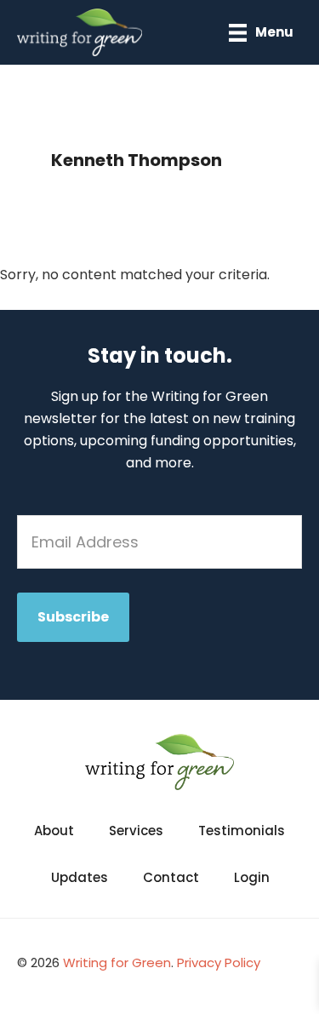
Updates (79, 877)
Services (136, 830)
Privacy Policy (218, 962)
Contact (171, 877)
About (54, 830)
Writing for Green (117, 962)
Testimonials (241, 830)
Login (252, 877)
